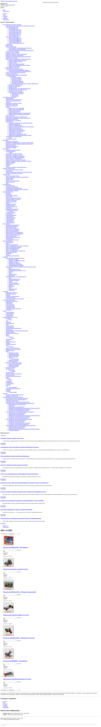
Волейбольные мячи (13, 354)
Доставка (5, 16)
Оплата (5, 17)
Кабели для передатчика (11, 105)
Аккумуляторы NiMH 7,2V (15, 39)
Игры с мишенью (13, 387)
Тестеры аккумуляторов (11, 73)
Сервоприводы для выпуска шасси (17, 130)
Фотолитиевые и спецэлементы (16, 92)
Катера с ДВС (9, 179)
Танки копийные (10, 312)
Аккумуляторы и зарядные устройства (12, 24)
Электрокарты (9, 214)
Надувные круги (10, 368)
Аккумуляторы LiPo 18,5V (15, 32)
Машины (5, 257)
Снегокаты (8, 381)
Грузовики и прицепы (14, 280)
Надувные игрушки (10, 367)
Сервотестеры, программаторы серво (17, 134)
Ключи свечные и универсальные (14, 158)
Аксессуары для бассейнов (15, 363)
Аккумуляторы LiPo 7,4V (15, 35)
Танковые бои (9, 316)
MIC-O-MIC (6, 527)
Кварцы (8, 107)
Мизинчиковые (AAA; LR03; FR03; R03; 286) (19, 88)
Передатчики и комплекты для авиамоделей (16, 116)
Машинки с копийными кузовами (17, 260)
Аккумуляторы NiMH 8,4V (15, 40)
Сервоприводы (9, 121)
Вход (4, 10)
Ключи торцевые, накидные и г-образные (16, 159)
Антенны (8, 102)
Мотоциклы (11, 286)
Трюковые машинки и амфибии (16, 265)
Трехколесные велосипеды (12, 209)
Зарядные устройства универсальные (14, 55)
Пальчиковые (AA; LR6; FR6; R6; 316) (18, 89)
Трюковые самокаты (11, 212)
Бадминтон (8, 318)
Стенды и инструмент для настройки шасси (16, 167)
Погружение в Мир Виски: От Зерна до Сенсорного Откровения (16, 509)
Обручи (10, 379)
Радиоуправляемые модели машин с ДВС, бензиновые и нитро (21, 266)
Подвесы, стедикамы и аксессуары (14, 173)
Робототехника (9, 238)
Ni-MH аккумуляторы (17, 78)
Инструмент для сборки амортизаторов (15, 157)
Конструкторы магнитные (12, 231)
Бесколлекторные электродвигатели (17, 404)
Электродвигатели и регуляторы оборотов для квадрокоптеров (21, 425)
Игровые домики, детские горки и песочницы (17, 330)
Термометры (9, 309)
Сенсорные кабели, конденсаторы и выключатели (17, 402)
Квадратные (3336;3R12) (14, 86)
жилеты (13, 371)
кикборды (11, 211)
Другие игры (9, 329)
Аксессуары (9, 44)
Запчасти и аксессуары (11, 200)
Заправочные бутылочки (12, 301)
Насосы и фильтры (10, 375)
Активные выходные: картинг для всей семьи (12, 438)
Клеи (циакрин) (9, 242)
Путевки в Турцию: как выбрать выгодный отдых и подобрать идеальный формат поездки (23, 491)
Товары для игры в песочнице (13, 388)
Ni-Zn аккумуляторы (16, 80)
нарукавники (12, 370)
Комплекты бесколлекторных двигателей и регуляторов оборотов (24, 408)
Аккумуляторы (12, 76)
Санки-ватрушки (13, 392)
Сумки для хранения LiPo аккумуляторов (15, 72)
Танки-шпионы (9, 314)
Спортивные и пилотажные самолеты (15, 298)
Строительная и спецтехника (15, 264)
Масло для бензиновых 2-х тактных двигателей (17, 245)
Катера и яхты (6, 174)
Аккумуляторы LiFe (13, 28)
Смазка (7, 254)
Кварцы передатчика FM (14, 110)
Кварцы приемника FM (14, 111)
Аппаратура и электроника (9, 97)
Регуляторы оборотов (14, 430)
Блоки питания (9, 45)
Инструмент (6, 148)
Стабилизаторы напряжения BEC (14, 136)
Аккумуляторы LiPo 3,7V (15, 34)
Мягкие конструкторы (11, 236)
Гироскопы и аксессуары (12, 104)
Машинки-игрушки (13, 261)
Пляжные (11, 357)
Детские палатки (10, 327)
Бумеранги (8, 322)
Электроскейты (9, 220)
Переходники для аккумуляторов (16, 64)
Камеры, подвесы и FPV (9, 168)
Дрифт (10, 281)
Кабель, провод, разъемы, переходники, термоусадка (18, 59)
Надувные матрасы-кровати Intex (14, 373)
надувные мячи (15, 359)
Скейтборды (9, 207)
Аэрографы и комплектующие (13, 150)
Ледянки (8, 343)
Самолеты (5, 291)
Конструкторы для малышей (12, 229)
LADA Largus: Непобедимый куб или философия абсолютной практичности (19, 474)
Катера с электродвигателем (12, 180)
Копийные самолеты (11, 293)
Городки (11, 336)
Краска (7, 243)
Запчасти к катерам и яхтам (12, 175)
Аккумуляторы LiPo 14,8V (15, 30)
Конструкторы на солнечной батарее (14, 233)
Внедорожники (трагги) (14, 269)
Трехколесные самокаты (11, 210)
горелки (11, 152)
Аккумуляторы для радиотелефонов (17, 49)
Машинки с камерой (13, 259)
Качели (7, 334)
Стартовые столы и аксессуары (13, 308)
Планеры (8, 295)
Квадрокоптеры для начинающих (14, 188)
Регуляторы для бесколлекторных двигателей (19, 409)
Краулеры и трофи (13, 282)
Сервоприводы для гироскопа (16, 131)
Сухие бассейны (10, 383)
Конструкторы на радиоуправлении (14, 232)
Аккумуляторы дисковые (17, 81)
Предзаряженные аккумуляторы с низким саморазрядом (25, 83)
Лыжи (7, 345)
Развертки (8, 164)
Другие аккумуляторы (11, 46)
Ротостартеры (9, 303)
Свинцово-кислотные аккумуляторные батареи (20, 71)
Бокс (7, 320)
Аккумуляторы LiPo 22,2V (15, 33)
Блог (4, 14)
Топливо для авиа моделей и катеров (14, 394)
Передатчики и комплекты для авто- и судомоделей (18, 118)
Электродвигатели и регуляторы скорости (13, 397)
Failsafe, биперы (10, 98)
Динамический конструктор (12, 225)
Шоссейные (11, 275)
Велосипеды (9, 194)
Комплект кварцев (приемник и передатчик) (19, 114)
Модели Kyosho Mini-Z (14, 284)
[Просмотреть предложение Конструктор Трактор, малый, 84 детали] (8, 566)
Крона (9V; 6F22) (13, 87)
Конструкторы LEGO (11, 227)
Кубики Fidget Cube (10, 341)
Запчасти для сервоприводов (15, 125)
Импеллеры (11, 405)
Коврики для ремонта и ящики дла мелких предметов (18, 161)
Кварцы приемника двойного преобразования (20, 113)
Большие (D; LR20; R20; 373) (15, 84)
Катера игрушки (10, 178)
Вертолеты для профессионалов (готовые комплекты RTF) (20, 142)
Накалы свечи (9, 302)
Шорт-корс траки (13, 274)
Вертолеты (5, 140)
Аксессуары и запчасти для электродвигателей (17, 398)
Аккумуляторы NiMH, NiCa (12, 36)
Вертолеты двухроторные (12, 141)
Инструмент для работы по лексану (14, 155)
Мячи (7, 351)
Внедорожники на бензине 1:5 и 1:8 (17, 270)
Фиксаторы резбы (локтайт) (12, 255)
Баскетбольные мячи (13, 352)
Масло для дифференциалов (12, 248)
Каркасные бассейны (14, 365)
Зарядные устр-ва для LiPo (12, 51)
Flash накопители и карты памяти (14, 99)
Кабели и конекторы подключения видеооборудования (19, 172)
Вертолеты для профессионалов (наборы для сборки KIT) (19, 143)
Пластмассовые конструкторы (13, 237)
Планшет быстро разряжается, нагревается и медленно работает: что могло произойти (22, 500)
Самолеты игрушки (10, 297)
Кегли (7, 335)
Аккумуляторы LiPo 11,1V (15, 29)
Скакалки (8, 378)
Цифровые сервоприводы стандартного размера (20, 135)
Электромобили (10, 216)
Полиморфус (9, 253)
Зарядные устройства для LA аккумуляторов (16, 54)
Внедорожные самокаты (11, 195)
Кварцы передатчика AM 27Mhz (16, 108)
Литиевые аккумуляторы (17, 82)
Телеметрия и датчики (11, 139)
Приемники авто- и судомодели (13, 120)
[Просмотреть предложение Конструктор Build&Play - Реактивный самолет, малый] (8, 658)
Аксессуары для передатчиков (13, 100)
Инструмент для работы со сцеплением (15, 156)
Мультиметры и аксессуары (12, 67)
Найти (2, 7)
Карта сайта (6, 19)
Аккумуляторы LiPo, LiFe (12, 27)
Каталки (8, 202)
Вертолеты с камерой (11, 147)
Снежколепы (9, 382)
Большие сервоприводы (14, 124)
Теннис (10, 319)
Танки (4, 311)
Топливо (5, 393)
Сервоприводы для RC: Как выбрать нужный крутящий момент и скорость (20, 447)
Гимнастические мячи (14, 355)
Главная (5, 13)
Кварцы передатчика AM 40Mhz (16, 109)
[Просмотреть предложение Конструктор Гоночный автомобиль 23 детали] (8, 676)
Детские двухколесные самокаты (13, 198)
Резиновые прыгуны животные (13, 376)
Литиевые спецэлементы (17, 93)
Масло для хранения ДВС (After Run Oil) (15, 250)
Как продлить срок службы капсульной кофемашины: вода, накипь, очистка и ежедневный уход (25, 482)
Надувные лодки (10, 372)
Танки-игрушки (10, 313)
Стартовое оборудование (9, 300)
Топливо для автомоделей (12, 395)
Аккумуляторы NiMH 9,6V (15, 41)
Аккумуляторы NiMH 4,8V (15, 38)
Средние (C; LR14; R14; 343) (15, 91)
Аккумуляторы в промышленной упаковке (19, 70)
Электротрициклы (10, 222)
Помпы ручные (9, 163)
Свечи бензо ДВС (10, 304)
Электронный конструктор (12, 239)
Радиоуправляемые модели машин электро (16, 276)
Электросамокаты (10, 218)
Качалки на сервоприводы (15, 127)
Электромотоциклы (10, 217)
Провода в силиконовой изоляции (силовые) (19, 65)
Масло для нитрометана (11, 249)
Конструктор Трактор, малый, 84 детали (15, 569)
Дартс (7, 324)
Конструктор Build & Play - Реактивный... (15, 547)
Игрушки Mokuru (10, 332)
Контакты (5, 18)
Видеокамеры (9, 170)
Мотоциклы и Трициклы (14, 263)
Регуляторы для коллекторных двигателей (19, 410)
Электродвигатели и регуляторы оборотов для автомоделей (20, 411)
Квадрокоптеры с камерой (12, 190)
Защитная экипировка (11, 201)
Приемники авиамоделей (12, 119)
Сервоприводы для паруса (15, 132)
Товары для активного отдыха (10, 317)
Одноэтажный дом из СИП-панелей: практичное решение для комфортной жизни (21, 518)
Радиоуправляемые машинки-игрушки (15, 258)
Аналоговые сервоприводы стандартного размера (20, 123)
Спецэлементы (15, 94)
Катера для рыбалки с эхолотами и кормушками (17, 177)
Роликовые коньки (10, 205)
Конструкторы (6, 223)
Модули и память (10, 115)
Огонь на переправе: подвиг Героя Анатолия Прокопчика (15, 456)
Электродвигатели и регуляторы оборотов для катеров (19, 419)
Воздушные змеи (10, 323)
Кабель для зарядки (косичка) (16, 61)
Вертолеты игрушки (11, 145)
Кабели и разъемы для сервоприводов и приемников (21, 126)
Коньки (8, 340)
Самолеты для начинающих (12, 296)
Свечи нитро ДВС (10, 306)
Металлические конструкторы (13, 234)
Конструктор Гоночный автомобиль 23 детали (17, 679)
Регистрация (6, 11)
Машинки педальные (11, 204)
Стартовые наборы (10, 307)
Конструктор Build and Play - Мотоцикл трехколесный (19, 592)
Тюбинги (8, 391)
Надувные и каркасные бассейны (14, 362)
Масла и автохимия (7, 241)
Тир (7, 386)
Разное (7, 166)
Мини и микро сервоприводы (16, 129)
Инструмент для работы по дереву (14, 153)
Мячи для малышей (13, 356)
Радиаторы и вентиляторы (12, 400)
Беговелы (8, 193)
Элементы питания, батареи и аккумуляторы (16, 75)
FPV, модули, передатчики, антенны (14, 169)
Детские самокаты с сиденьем (13, 199)
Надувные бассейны (13, 366)
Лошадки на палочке (11, 344)
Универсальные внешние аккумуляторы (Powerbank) (21, 50)
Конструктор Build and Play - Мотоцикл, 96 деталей (18, 638)
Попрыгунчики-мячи (14, 360)
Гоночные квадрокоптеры (12, 186)
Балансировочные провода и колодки (17, 60)
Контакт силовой (13, 62)
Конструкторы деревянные (12, 228)
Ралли (10, 273)
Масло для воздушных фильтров (13, 247)
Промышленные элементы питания (14, 68)
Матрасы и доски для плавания (13, 349)
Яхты (7, 183)
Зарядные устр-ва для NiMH (12, 52)
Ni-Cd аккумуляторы (16, 77)
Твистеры (8, 384)
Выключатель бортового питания (14, 103)
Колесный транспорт (8, 191)
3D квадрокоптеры (10, 185)
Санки (7, 377)
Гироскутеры (9, 196)
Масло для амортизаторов (12, 244)
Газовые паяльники (10, 151)
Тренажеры (8, 389)
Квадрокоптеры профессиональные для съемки (17, 189)
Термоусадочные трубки (14, 66)
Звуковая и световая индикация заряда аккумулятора (18, 56)
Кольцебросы (9, 339)
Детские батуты (9, 325)
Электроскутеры (10, 221)
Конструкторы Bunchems (12, 226)
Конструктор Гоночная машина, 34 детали (16, 615)
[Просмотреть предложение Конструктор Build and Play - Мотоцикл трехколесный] (8, 589)
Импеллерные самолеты (11, 292)
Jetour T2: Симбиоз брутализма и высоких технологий (14, 465)
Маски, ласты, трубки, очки (12, 348)
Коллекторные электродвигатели (16, 407)
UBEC (10, 137)
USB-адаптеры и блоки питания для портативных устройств (20, 25)
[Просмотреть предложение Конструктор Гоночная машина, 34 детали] (8, 612)
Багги (10, 268)
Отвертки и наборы (10, 162)
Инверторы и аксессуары (12, 57)
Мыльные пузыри (10, 350)
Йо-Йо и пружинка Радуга (12, 333)
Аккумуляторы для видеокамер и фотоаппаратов (20, 48)
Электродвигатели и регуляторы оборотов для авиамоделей (20, 403)
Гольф (13, 338)
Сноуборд (11, 346)
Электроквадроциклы (11, 215)
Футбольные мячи (13, 361)
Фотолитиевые (15, 96)
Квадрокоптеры (7, 184)
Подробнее (3, 443)
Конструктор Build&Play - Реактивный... (15, 661)
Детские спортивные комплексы (13, 328)
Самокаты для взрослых (11, 206)
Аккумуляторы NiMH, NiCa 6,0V (16, 43)
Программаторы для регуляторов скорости (16, 399)
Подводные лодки (10, 182)
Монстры (11, 271)
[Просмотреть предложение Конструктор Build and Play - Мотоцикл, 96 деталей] (8, 635)
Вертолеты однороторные (12, 146)
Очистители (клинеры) (11, 252)
